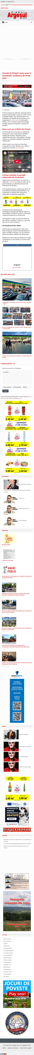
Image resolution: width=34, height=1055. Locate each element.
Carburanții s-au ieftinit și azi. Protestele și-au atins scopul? (16, 303)
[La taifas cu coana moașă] (11, 767)
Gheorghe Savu (7, 964)
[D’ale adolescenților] (11, 756)
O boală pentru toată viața (25, 746)
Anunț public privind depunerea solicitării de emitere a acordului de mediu (17, 576)
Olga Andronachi (8, 971)
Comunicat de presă (7, 560)
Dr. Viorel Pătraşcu (8, 955)
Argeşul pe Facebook (13, 1048)
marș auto (15, 120)
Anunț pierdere (6, 544)
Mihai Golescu (7, 967)
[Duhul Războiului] (11, 520)
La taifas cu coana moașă (25, 767)
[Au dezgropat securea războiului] (11, 508)
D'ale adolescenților (23, 756)
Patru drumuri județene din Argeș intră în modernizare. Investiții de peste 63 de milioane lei (15, 646)
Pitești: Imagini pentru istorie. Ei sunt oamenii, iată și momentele (16, 327)
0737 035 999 (11, 5)
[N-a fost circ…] (11, 498)
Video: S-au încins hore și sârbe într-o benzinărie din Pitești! (16, 356)
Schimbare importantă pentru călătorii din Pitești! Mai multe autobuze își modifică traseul (16, 594)
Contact (3, 5)
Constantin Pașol (8, 948)
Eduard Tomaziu (7, 957)
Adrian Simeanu (7, 941)
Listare (25, 82)
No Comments (24, 80)
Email (30, 82)
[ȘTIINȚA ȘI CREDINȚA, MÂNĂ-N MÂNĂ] (11, 734)
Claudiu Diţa (6, 946)
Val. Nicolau (6, 976)
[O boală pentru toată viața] (11, 746)
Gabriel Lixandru (8, 960)
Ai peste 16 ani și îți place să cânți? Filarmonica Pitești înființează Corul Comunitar (17, 663)
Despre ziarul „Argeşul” (26, 1048)
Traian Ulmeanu (7, 974)
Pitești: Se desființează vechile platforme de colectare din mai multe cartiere (17, 611)
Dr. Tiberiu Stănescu (8, 953)
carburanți (12, 182)
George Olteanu (7, 962)
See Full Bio (16, 267)
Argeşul (9, 80)
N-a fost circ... (22, 498)
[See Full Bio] (21, 267)
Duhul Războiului (23, 520)
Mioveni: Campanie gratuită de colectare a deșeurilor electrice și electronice (16, 628)
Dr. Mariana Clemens (9, 950)
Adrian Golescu (7, 939)
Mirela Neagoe (7, 969)
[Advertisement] (17, 42)
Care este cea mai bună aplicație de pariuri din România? (17, 843)
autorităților (20, 148)
